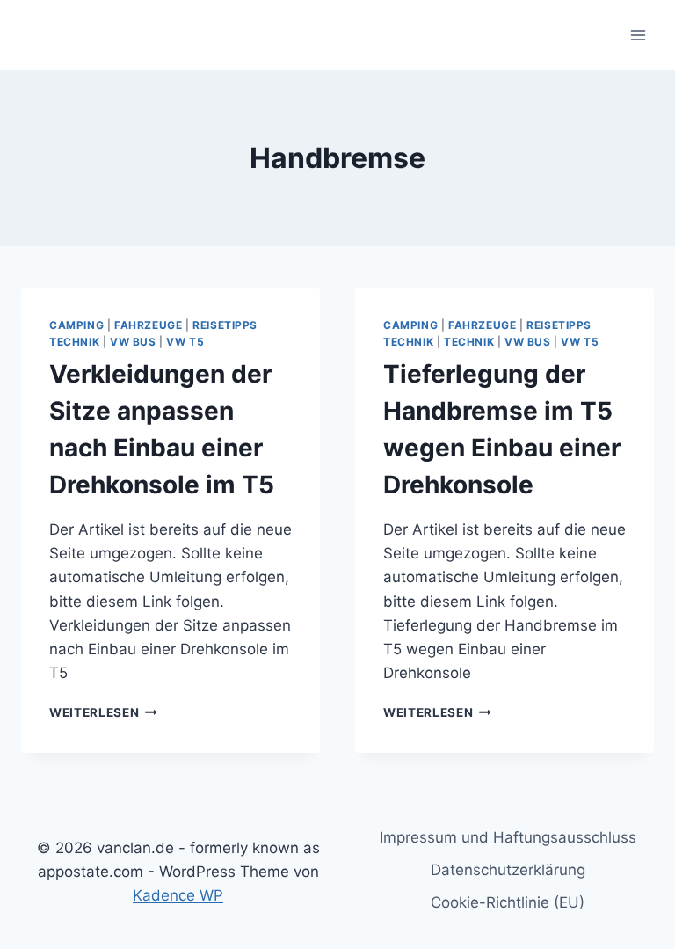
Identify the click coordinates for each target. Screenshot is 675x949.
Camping (76, 325)
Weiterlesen (103, 712)
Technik (469, 341)
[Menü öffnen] (637, 34)
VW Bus (133, 341)
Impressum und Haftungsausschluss (508, 837)
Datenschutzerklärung (508, 870)
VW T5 (185, 341)
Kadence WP (178, 895)
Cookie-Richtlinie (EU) (507, 902)
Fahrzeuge (148, 325)
